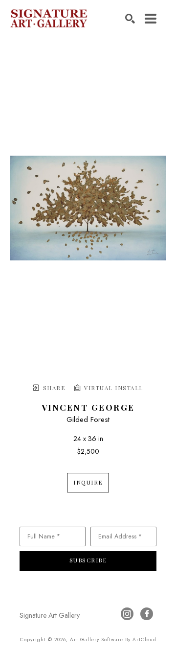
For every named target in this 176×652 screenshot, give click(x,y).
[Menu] (150, 18)
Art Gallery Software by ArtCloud (113, 639)
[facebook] (146, 613)
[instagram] (127, 613)
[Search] (130, 18)
